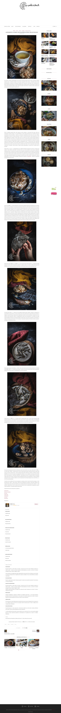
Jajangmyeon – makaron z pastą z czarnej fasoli (52, 64)
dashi (5, 624)
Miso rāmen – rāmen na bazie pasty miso (52, 55)
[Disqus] (21, 664)
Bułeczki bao (43, 63)
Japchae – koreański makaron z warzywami (44, 55)
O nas (34, 26)
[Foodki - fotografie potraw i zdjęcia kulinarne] (54, 192)
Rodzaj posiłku (18, 26)
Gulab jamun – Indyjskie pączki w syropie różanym (49, 146)
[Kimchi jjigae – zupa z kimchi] (53, 43)
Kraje (12, 26)
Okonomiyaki (6, 495)
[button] (5, 644)
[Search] (56, 26)
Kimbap (22, 647)
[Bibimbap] (45, 35)
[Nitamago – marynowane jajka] (53, 35)
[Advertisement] (30, 16)
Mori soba (5, 493)
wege (15, 624)
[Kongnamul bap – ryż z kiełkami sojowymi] (33, 642)
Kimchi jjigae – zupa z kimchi (52, 47)
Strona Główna (7, 26)
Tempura (49, 85)
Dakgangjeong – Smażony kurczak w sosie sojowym (49, 101)
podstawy (12, 624)
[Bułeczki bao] (45, 59)
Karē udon (5, 497)
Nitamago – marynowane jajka (52, 39)
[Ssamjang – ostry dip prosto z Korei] (9, 642)
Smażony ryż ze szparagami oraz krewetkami (49, 116)
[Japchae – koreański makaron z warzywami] (45, 51)
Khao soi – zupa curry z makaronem (49, 131)
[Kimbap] (21, 642)
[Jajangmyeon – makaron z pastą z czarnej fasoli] (53, 59)
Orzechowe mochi (49, 161)
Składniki (24, 26)
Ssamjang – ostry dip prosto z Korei (10, 647)
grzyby (8, 624)
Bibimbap (42, 38)
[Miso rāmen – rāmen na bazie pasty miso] (53, 51)
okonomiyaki (29, 156)
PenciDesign (53, 709)
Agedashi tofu (6, 490)
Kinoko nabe (6, 494)
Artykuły (29, 26)
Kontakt (38, 26)
